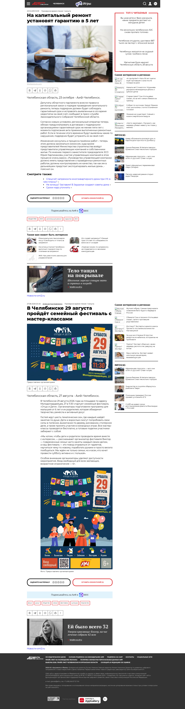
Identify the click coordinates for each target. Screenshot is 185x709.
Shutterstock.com (34, 84)
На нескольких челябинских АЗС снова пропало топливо (136, 31)
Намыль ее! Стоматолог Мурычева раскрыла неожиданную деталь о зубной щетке (140, 89)
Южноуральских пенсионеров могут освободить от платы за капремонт (51, 240)
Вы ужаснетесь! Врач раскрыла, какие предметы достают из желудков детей (136, 20)
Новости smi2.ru (36, 295)
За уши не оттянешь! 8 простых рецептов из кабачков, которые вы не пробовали (142, 337)
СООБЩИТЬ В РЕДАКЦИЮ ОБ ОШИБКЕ (115, 662)
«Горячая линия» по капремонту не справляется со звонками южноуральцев (94, 249)
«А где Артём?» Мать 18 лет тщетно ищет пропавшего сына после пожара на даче (141, 80)
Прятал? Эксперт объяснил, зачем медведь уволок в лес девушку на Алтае (140, 346)
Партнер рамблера (68, 699)
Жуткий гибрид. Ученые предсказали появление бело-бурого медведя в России (142, 310)
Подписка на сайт (115, 657)
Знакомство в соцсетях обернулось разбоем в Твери (141, 387)
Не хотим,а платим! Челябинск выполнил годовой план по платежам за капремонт (51, 249)
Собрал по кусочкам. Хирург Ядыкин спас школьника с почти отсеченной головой (142, 107)
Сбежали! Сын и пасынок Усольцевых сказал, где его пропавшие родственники (142, 319)
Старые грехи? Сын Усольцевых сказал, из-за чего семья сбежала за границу (141, 98)
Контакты (130, 657)
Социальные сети (144, 657)
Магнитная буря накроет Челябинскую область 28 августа (136, 63)
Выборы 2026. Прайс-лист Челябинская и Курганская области (72, 662)
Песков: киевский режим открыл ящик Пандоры (139, 175)
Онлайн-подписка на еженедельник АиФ (86, 657)
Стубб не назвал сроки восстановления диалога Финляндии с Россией (141, 406)
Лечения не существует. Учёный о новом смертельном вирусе (140, 115)
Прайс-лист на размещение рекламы (61, 660)
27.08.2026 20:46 (33, 304)
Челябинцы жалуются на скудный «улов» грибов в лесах (136, 52)
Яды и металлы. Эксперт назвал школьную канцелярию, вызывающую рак (139, 355)
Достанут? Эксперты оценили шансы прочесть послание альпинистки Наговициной (142, 328)
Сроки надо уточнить (58, 187)
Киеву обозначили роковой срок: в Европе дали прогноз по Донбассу (140, 139)
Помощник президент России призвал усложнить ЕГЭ (138, 396)
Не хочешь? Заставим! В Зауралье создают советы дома (77, 184)
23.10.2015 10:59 (33, 11)
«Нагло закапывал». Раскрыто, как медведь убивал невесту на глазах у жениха (141, 125)
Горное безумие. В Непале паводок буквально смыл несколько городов (141, 148)
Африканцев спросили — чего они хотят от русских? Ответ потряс (140, 157)
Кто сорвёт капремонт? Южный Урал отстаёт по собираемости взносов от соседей (94, 240)
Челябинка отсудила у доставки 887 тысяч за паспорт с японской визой (136, 42)
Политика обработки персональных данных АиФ (101, 660)
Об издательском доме (56, 657)
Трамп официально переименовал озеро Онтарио (140, 166)
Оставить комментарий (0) (92, 198)
